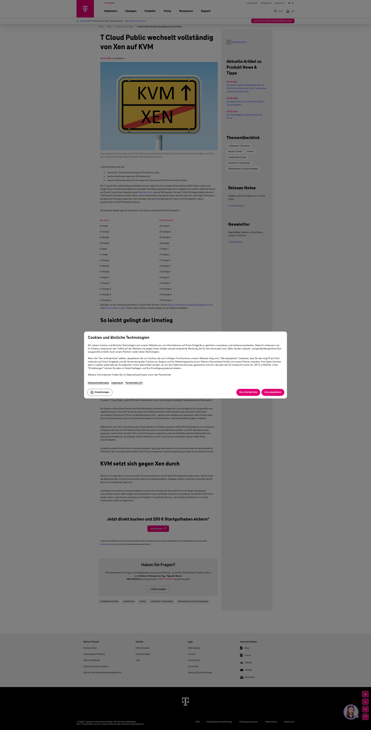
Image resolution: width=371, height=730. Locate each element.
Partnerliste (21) (134, 382)
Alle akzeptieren (272, 392)
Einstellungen (102, 392)
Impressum (117, 382)
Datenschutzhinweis (98, 382)
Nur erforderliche (248, 392)
